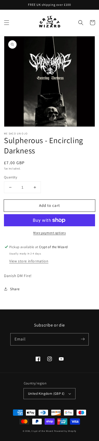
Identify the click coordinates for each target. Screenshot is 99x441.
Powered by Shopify (65, 430)
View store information (28, 261)
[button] (6, 22)
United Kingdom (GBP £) (46, 393)
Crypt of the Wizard (42, 430)
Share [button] (15, 289)
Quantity (10, 177)
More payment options (49, 233)
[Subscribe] (82, 339)
